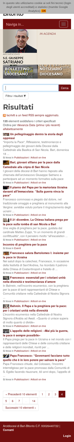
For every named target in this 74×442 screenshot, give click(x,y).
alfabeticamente (13, 129)
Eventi (17, 248)
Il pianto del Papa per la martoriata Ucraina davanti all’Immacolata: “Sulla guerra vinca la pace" (35, 191)
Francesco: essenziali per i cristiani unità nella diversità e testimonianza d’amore (34, 279)
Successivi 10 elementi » (20, 407)
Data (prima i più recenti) (44, 125)
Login (67, 436)
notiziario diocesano (51, 71)
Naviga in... (15, 24)
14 (33, 401)
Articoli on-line (38, 157)
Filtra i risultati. (15, 96)
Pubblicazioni (21, 157)
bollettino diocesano (17, 71)
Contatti (8, 430)
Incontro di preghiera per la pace (25, 244)
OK (43, 10)
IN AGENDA (47, 33)
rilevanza (22, 125)
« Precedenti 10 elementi (21, 394)
